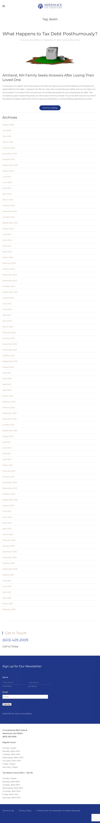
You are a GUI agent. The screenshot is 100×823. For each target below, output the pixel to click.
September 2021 (9, 430)
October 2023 (8, 286)
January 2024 (8, 269)
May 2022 (6, 384)
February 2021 (8, 471)
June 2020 (7, 517)
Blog (72, 40)
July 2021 (6, 442)
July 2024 (6, 234)
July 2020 (6, 511)
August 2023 (8, 298)
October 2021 (8, 425)
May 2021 (6, 453)
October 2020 (8, 494)
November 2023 (9, 280)
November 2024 (9, 211)
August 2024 (8, 228)
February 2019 (8, 609)
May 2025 (6, 188)
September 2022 (10, 361)
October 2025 (8, 159)
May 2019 (6, 592)
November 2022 (9, 350)
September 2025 (10, 165)
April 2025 (7, 194)
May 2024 (6, 246)
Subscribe (6, 704)
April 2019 (6, 598)
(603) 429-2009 (15, 640)
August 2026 (8, 125)
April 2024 (7, 251)
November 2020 (9, 488)
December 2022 (9, 344)
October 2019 (8, 563)
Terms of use (8, 810)
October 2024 (8, 217)
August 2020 (8, 505)
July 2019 (6, 580)
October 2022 (8, 355)
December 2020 (9, 482)
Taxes (77, 40)
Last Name (32, 686)
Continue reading (50, 108)
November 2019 (9, 557)
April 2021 (6, 459)
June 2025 (7, 182)
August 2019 (8, 575)
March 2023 (7, 326)
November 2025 (9, 153)
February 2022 (9, 402)
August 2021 (8, 436)
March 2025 (7, 199)
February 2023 (9, 332)
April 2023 (7, 321)
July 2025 (6, 176)
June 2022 (7, 378)
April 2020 (7, 528)
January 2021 (8, 477)
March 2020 (7, 534)
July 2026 (6, 130)
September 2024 (10, 223)
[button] (3, 6)
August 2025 (8, 171)
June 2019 (6, 586)
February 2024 (9, 263)
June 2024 (7, 240)
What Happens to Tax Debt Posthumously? (50, 33)
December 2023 (9, 275)
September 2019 (9, 569)
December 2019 (9, 552)
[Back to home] (50, 6)
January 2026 (8, 148)
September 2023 (10, 292)
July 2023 (6, 303)
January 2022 (8, 407)
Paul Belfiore (35, 40)
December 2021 (9, 413)
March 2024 (7, 257)
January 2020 (8, 546)
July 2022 (6, 373)
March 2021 (7, 465)
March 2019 (7, 603)
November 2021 (9, 419)
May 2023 (6, 315)
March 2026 (7, 142)
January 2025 (8, 205)
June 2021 (6, 448)
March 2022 (7, 396)
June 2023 (7, 309)
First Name (7, 686)
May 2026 (6, 136)
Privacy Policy (25, 810)
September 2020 (10, 500)
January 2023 (8, 338)
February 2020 (9, 540)
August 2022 (8, 367)
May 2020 (6, 523)
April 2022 (7, 390)
